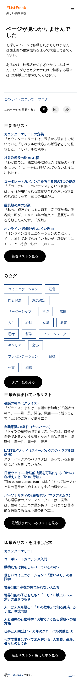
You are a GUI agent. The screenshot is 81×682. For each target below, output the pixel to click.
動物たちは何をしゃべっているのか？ (32, 567)
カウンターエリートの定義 (24, 134)
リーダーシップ (19, 311)
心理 (29, 322)
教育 (63, 322)
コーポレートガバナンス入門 (25, 559)
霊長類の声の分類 (17, 205)
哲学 (29, 334)
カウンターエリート (19, 551)
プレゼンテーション (23, 356)
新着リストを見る (25, 256)
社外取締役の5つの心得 (21, 158)
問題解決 (14, 300)
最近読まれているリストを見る (35, 523)
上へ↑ (73, 675)
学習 (45, 311)
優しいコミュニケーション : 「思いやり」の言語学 (38, 577)
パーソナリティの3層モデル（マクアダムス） (38, 495)
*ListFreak (16, 7)
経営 (52, 289)
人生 (11, 322)
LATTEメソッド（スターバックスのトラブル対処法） (39, 452)
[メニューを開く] (72, 9)
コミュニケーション (23, 289)
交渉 (35, 345)
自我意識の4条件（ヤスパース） (28, 427)
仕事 (11, 367)
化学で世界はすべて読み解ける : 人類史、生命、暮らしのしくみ (40, 641)
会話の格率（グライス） (22, 403)
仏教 (46, 322)
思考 (11, 334)
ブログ (43, 99)
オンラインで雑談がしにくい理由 (29, 228)
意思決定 (38, 300)
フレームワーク (54, 334)
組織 (29, 367)
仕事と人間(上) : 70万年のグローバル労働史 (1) (38, 631)
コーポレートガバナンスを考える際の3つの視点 (39, 181)
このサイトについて (19, 99)
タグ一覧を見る (23, 382)
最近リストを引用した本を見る (35, 655)
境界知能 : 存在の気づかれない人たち (32, 587)
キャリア (14, 345)
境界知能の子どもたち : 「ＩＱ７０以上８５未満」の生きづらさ (38, 597)
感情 (63, 311)
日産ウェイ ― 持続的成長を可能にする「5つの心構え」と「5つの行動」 (39, 475)
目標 (52, 356)
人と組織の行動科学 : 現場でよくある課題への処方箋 (40, 621)
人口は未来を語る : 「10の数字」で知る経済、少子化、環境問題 (40, 609)
